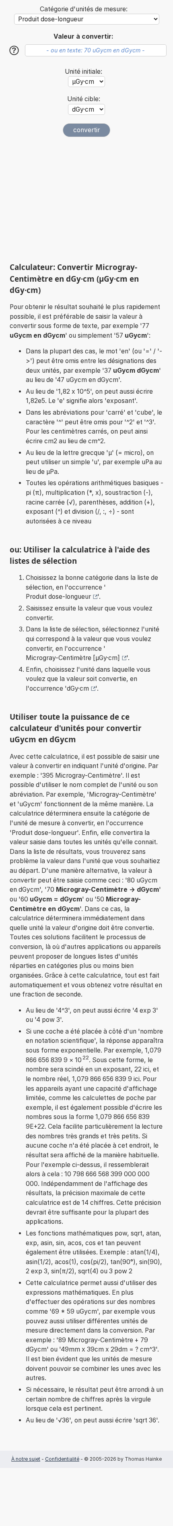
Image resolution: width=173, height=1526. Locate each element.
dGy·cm (78, 688)
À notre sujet (25, 1459)
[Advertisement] (86, 199)
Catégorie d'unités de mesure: (84, 9)
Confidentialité (62, 1459)
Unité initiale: (83, 71)
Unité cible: (83, 99)
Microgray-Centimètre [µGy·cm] (73, 658)
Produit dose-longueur (58, 596)
